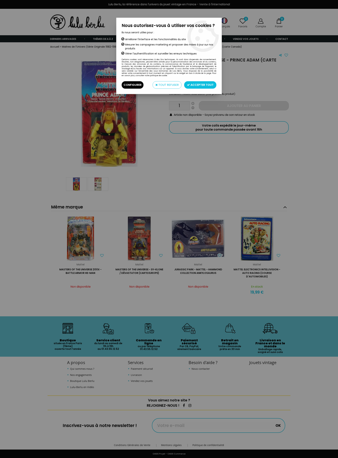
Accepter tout (202, 85)
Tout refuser (168, 85)
